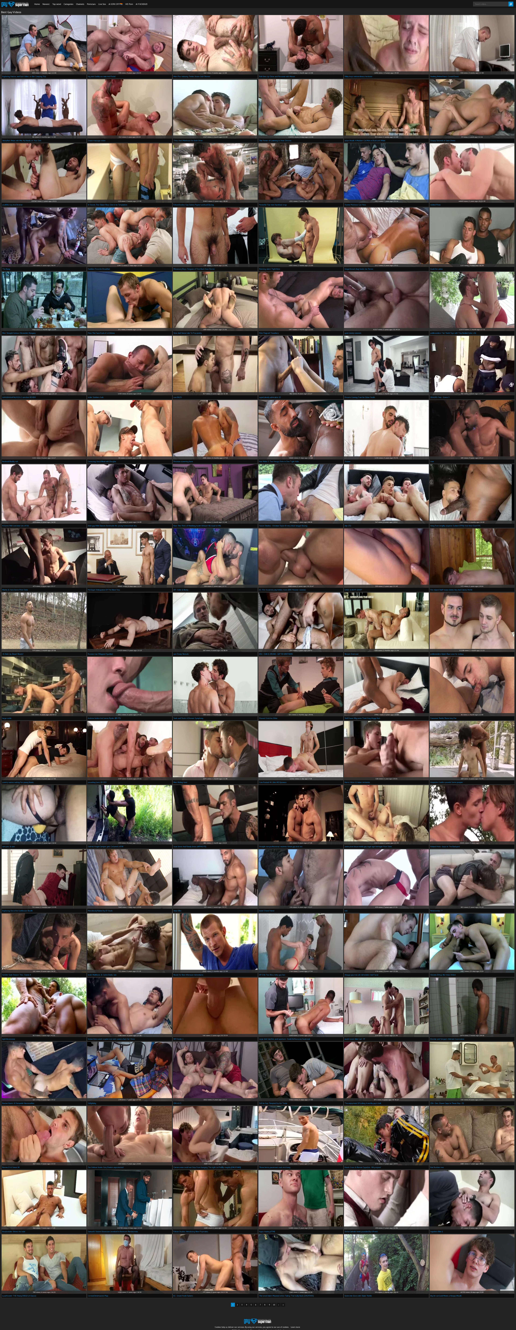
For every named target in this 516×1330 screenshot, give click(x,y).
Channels (80, 4)
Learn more (295, 1327)
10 (274, 1305)
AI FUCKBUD (141, 4)
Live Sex (102, 4)
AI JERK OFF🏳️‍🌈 (116, 4)
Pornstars (91, 4)
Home (37, 4)
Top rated (56, 4)
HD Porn (129, 4)
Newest (46, 4)
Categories (68, 4)
